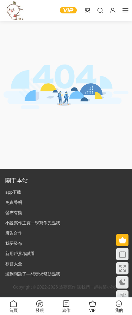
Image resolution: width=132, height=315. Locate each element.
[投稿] (87, 10)
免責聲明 (13, 202)
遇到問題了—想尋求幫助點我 (32, 274)
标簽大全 (13, 263)
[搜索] (100, 10)
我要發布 (13, 243)
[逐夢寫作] (14, 10)
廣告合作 (13, 233)
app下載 (13, 192)
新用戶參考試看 (20, 253)
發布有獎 (13, 212)
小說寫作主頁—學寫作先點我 (32, 222)
